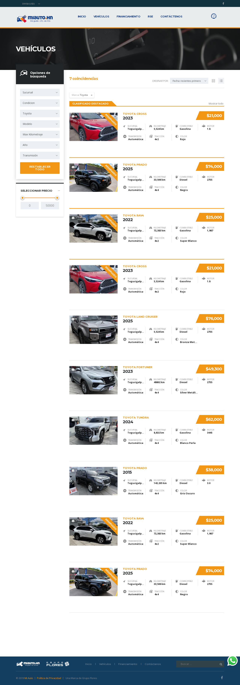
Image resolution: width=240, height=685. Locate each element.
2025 (135, 167)
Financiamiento (128, 16)
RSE (150, 16)
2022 (133, 218)
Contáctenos (171, 16)
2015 (135, 470)
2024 (136, 420)
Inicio (82, 16)
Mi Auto (29, 678)
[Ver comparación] (213, 16)
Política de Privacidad (49, 678)
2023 (135, 116)
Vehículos (101, 16)
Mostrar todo (216, 103)
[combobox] (31, 3)
